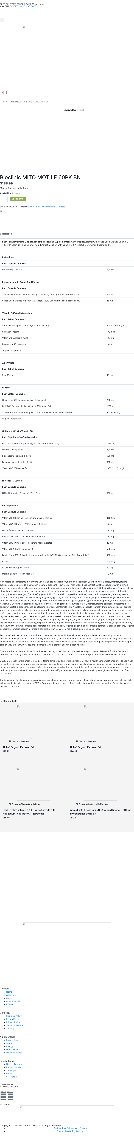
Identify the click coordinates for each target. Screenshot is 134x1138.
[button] (2, 20)
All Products (12, 102)
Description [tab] (6, 233)
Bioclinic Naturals (49, 207)
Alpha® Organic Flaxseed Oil (18, 747)
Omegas (61, 207)
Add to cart (17, 199)
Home (2, 102)
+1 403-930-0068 (27, 6)
